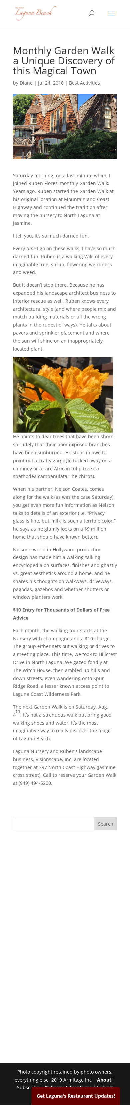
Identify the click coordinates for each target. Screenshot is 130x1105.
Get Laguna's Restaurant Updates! (76, 1096)
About (104, 1080)
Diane (26, 83)
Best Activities (84, 83)
